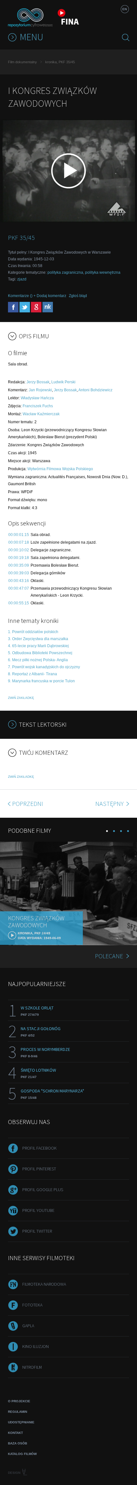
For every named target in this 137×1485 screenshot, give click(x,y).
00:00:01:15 (18, 534)
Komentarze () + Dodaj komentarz (37, 296)
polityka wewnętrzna (102, 272)
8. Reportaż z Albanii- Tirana (32, 674)
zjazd (21, 279)
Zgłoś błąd (78, 296)
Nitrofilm (32, 1367)
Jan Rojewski (40, 390)
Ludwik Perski (63, 382)
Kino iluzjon (35, 1346)
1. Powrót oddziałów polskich (33, 632)
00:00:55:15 (18, 603)
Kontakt (15, 1433)
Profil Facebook (39, 1148)
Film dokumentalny (22, 62)
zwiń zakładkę (21, 698)
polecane (109, 956)
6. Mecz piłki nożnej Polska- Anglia (38, 660)
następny (110, 804)
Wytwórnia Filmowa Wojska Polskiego (60, 469)
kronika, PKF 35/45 (60, 62)
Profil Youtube (38, 1210)
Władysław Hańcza (37, 398)
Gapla (28, 1325)
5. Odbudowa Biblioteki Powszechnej (40, 653)
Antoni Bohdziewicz (95, 390)
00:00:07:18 (18, 542)
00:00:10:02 (18, 550)
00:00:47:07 (18, 588)
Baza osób (17, 1443)
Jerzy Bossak (37, 382)
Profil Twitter (37, 1231)
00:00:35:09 (18, 565)
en (124, 9)
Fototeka (32, 1305)
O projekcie (19, 1401)
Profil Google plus (42, 1189)
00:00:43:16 (18, 580)
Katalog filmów (22, 1454)
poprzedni (27, 804)
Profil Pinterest (39, 1169)
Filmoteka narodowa (44, 1284)
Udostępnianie (21, 1422)
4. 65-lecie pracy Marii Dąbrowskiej (38, 646)
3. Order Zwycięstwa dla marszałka (38, 639)
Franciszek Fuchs (38, 406)
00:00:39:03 (18, 573)
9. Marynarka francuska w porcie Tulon (41, 681)
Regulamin (17, 1411)
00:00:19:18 (18, 557)
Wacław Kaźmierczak (41, 414)
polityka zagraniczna (65, 272)
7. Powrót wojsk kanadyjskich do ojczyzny (44, 667)
